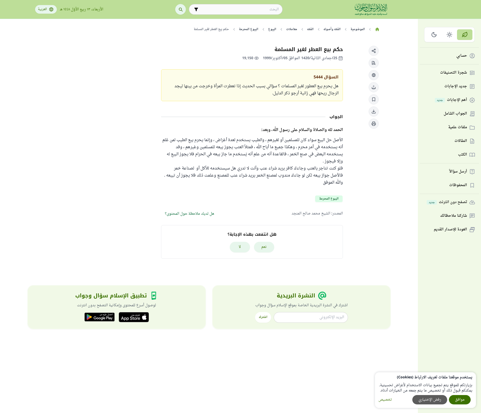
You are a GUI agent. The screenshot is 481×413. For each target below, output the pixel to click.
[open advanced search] (196, 9)
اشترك (263, 317)
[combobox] (239, 9)
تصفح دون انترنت (448, 202)
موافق (460, 399)
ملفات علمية (457, 127)
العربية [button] (42, 9)
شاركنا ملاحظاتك (453, 216)
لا (240, 247)
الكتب (462, 154)
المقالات (460, 141)
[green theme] (464, 34)
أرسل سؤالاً (458, 171)
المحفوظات (458, 185)
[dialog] (425, 390)
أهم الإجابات (452, 100)
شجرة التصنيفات (453, 73)
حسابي (461, 56)
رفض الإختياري (429, 399)
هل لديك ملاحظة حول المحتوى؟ (189, 213)
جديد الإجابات (455, 86)
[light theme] (449, 34)
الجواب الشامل (455, 114)
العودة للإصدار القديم (450, 229)
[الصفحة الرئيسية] (377, 29)
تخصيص (385, 399)
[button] (374, 51)
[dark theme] (434, 34)
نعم (264, 247)
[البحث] (180, 9)
